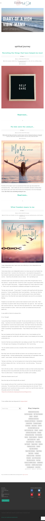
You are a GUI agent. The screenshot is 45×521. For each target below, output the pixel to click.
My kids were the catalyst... (22, 127)
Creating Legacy (20, 135)
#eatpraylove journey (33, 412)
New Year (17, 61)
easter (40, 430)
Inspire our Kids (20, 135)
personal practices (24, 61)
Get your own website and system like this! (9, 517)
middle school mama (37, 465)
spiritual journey (22, 62)
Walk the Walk (34, 136)
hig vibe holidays (34, 448)
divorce (40, 425)
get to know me (31, 439)
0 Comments (23, 64)
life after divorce (31, 460)
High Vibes (39, 451)
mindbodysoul (30, 467)
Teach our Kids (27, 136)
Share (22, 56)
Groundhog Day (6, 135)
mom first (37, 467)
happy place (34, 444)
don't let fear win (6, 215)
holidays (37, 453)
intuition (29, 458)
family (26, 437)
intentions (38, 455)
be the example (7, 61)
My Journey (26, 215)
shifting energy (38, 61)
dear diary (34, 425)
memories (27, 465)
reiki (29, 61)
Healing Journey (13, 135)
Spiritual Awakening (33, 135)
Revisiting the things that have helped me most (22, 53)
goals (38, 439)
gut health (27, 444)
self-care (33, 61)
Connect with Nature (30, 421)
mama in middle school (30, 462)
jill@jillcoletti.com (4, 496)
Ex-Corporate (39, 135)
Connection (14, 135)
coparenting (29, 423)
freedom (13, 215)
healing (40, 444)
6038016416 (6, 494)
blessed (36, 416)
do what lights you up (33, 428)
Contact (6, 500)
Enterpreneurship (32, 135)
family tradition (33, 437)
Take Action (12, 136)
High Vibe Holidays (30, 451)
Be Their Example (8, 135)
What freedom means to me (22, 207)
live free (17, 215)
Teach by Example (20, 136)
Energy (39, 432)
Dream (26, 135)
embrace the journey (31, 432)
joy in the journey (36, 458)
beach (31, 416)
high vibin (31, 453)
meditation (21, 215)
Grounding (38, 442)
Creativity (28, 425)
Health (13, 61)
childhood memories (33, 418)
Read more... (23, 115)
